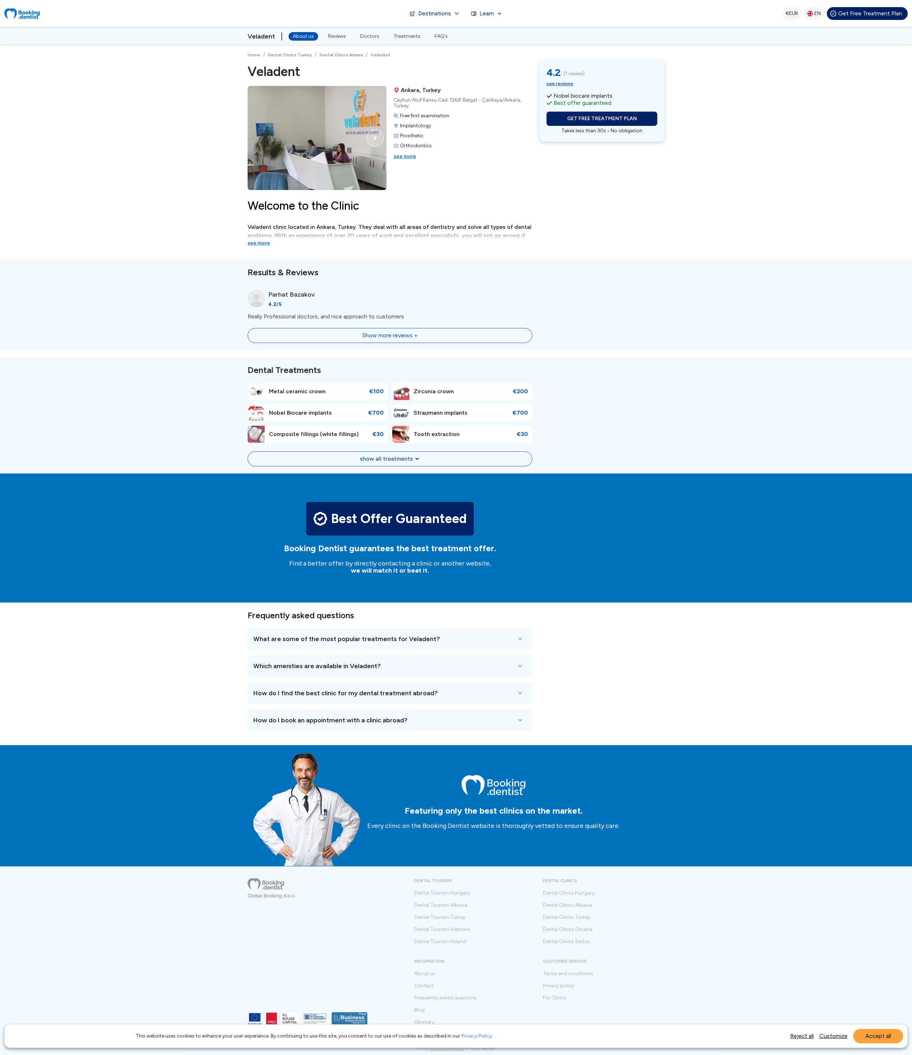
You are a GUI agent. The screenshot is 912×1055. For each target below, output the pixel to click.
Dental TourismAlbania (440, 905)
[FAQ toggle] (390, 639)
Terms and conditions (568, 973)
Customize (833, 1036)
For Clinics (554, 997)
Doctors (369, 36)
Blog (419, 1010)
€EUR (792, 13)
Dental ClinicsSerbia (566, 941)
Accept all (878, 1036)
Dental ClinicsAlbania (567, 905)
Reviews (337, 36)
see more (405, 156)
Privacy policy (558, 985)
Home (254, 55)
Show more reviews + (390, 335)
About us (303, 36)
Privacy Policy (476, 1036)
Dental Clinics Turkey (290, 55)
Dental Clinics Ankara (341, 55)
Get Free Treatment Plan (870, 13)
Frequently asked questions (445, 997)
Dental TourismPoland (440, 941)
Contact (424, 985)
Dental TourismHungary (442, 893)
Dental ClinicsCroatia (567, 929)
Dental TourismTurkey (439, 917)
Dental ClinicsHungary (569, 893)
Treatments (407, 36)
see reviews (559, 84)
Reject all (802, 1036)
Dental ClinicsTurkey (566, 917)
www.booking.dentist (447, 1048)
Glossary (424, 1022)
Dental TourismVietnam (442, 929)
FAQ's (441, 36)
